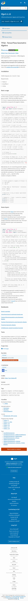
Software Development (9, 439)
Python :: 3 (6, 420)
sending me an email (12, 67)
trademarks (8, 596)
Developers (6, 408)
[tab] (14, 28)
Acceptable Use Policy (13, 537)
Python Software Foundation (14, 462)
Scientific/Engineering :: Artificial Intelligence (15, 434)
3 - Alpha (6, 403)
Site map (22, 598)
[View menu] (21, 3)
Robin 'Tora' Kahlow (10, 378)
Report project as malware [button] (14, 449)
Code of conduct (13, 533)
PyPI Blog (13, 497)
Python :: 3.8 (7, 428)
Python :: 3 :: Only (8, 422)
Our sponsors (14, 505)
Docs (6, 53)
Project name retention (13, 487)
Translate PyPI (13, 517)
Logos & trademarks (14, 503)
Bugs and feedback (14, 513)
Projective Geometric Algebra (8, 325)
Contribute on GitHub (13, 515)
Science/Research (8, 411)
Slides (16, 53)
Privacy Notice (13, 535)
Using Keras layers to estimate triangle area (12, 314)
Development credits (13, 521)
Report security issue (14, 531)
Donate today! (14, 471)
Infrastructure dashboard (13, 499)
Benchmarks (11, 53)
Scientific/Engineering (9, 433)
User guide (13, 485)
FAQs (14, 489)
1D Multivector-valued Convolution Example (12, 328)
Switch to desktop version (14, 541)
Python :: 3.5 (7, 423)
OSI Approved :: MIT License (10, 416)
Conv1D (13, 301)
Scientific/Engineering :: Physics (11, 438)
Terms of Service (13, 529)
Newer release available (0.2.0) (10, 360)
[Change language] (25, 3)
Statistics (14, 501)
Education (6, 410)
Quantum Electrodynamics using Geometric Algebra (14, 322)
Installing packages (13, 481)
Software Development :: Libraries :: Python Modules (14, 443)
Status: (14, 467)
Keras (12, 212)
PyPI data (4, 355)
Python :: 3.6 (7, 425)
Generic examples (5, 311)
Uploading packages (13, 483)
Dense (5, 219)
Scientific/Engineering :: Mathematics (13, 436)
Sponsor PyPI (14, 519)
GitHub (3, 53)
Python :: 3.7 (7, 427)
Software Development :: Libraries (12, 441)
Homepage (6, 349)
